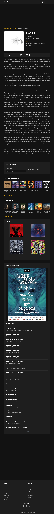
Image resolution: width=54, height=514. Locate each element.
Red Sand (8, 378)
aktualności (6, 485)
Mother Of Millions (38, 238)
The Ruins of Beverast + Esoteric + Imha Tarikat (17, 422)
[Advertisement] (27, 15)
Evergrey (16, 254)
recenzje (6, 491)
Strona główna (7, 28)
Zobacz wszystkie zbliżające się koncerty (27, 431)
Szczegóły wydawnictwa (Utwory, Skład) (17, 55)
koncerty (6, 487)
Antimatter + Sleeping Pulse (12, 334)
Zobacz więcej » (8, 216)
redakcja (29, 485)
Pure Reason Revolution (16, 238)
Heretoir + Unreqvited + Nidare (13, 389)
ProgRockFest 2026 (10, 328)
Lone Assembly (9, 405)
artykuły (6, 497)
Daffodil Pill (38, 254)
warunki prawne (31, 489)
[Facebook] (23, 506)
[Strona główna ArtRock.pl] (9, 2)
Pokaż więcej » (8, 195)
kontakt (29, 497)
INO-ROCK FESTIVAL (10, 323)
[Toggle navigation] (48, 2)
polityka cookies (31, 491)
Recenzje (14, 28)
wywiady (6, 499)
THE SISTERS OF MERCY (11, 394)
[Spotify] (26, 506)
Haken (7, 383)
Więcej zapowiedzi (27, 257)
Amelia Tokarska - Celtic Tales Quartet (14, 339)
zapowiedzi (6, 489)
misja (29, 487)
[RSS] (29, 506)
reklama (29, 493)
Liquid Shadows (9, 367)
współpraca (30, 495)
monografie (6, 495)
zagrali (5, 493)
